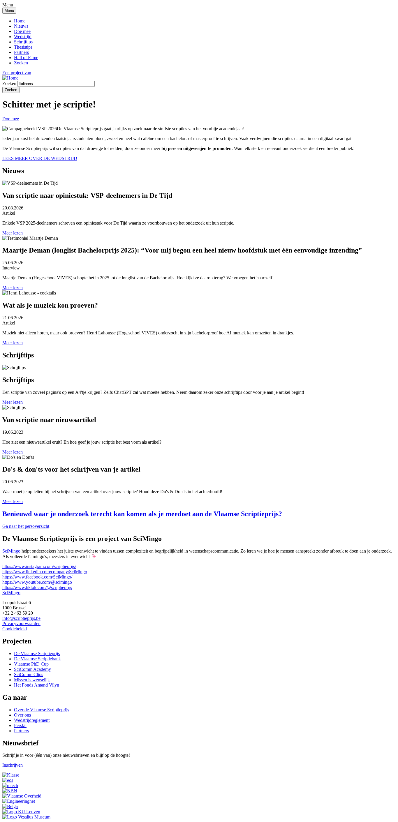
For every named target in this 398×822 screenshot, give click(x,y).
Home (19, 20)
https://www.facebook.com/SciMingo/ (37, 576)
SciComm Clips (28, 674)
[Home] (10, 77)
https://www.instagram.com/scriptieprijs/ (39, 566)
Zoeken (21, 62)
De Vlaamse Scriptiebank (37, 658)
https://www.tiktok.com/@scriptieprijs (37, 587)
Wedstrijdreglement (32, 720)
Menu (9, 10)
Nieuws (21, 26)
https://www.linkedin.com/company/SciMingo (44, 571)
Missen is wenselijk (32, 679)
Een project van (16, 72)
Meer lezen (12, 232)
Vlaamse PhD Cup (31, 664)
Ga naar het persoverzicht (25, 526)
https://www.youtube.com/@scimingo (37, 582)
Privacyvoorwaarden (21, 623)
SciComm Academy (32, 669)
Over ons (22, 714)
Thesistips (23, 47)
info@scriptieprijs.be (21, 618)
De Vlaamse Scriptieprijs (37, 653)
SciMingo (11, 550)
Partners (21, 52)
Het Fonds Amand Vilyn (36, 684)
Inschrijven (12, 765)
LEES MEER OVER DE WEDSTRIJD (39, 158)
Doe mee (22, 31)
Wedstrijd (22, 36)
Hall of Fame (26, 57)
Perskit (20, 725)
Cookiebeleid (14, 628)
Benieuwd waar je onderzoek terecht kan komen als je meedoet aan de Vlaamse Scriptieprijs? (142, 514)
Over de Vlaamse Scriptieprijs (41, 709)
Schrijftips (23, 41)
